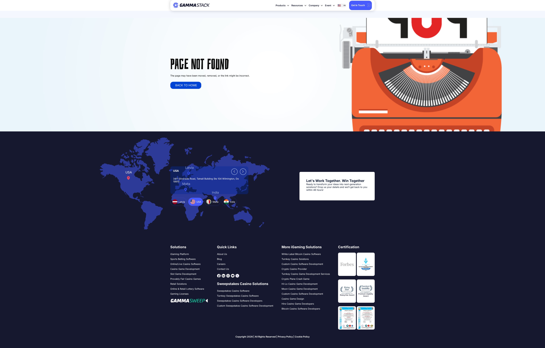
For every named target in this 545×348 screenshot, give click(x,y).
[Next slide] (243, 171)
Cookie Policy (302, 336)
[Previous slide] (234, 171)
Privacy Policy (285, 336)
